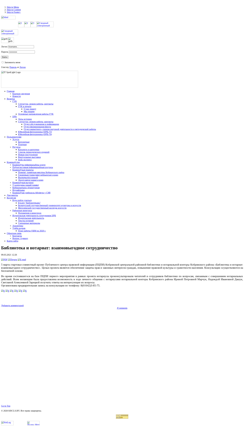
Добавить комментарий (12, 305)
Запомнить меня (12, 62)
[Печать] (12, 259)
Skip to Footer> (14, 12)
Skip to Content (14, 9)
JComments (122, 308)
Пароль (4, 52)
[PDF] (4, 259)
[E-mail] (22, 259)
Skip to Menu (13, 7)
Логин (4, 46)
